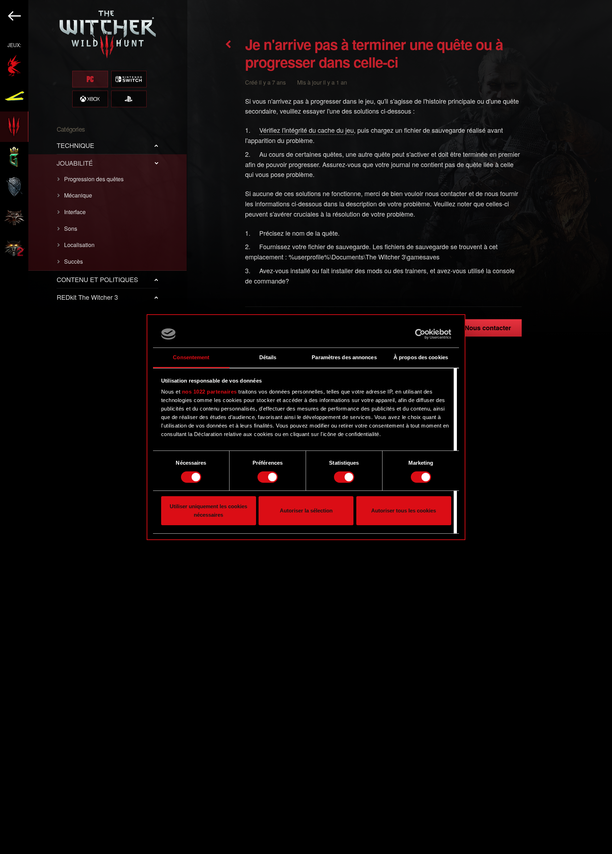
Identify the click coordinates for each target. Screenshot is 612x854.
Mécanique (78, 195)
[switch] (267, 477)
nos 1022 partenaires (209, 392)
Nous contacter (488, 327)
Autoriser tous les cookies (403, 511)
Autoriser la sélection (306, 511)
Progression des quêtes (94, 179)
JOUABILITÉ (75, 162)
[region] (93, 427)
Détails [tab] (268, 357)
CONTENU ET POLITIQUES (97, 279)
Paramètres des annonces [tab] (344, 357)
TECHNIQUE (75, 145)
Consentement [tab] (191, 357)
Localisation (79, 245)
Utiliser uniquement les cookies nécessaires (208, 510)
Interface (75, 212)
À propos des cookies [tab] (420, 357)
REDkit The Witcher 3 (87, 297)
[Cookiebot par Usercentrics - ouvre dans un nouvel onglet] (420, 334)
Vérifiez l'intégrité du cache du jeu (306, 129)
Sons (70, 228)
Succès (73, 261)
